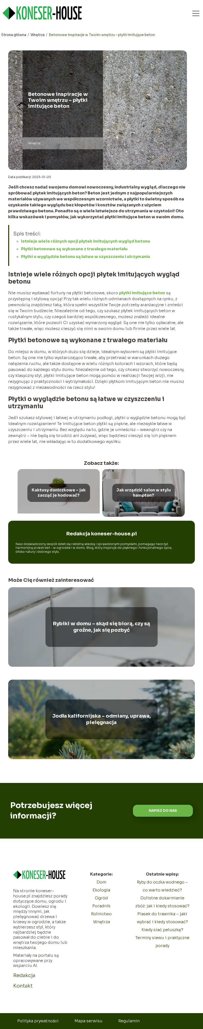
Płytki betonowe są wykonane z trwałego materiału (74, 249)
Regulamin (129, 1021)
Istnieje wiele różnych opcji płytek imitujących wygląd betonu (85, 241)
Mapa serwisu (88, 1021)
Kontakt (23, 986)
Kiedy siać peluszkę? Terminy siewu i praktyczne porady (162, 937)
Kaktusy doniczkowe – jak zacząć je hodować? (59, 493)
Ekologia (101, 890)
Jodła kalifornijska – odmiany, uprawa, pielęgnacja (101, 719)
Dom (101, 882)
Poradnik (101, 906)
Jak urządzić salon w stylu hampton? (143, 493)
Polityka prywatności (38, 1021)
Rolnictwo (101, 914)
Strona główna (14, 35)
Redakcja (24, 975)
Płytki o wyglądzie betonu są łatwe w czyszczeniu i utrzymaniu (85, 256)
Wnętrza (37, 35)
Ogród (101, 898)
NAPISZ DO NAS (163, 810)
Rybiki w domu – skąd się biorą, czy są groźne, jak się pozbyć (101, 627)
